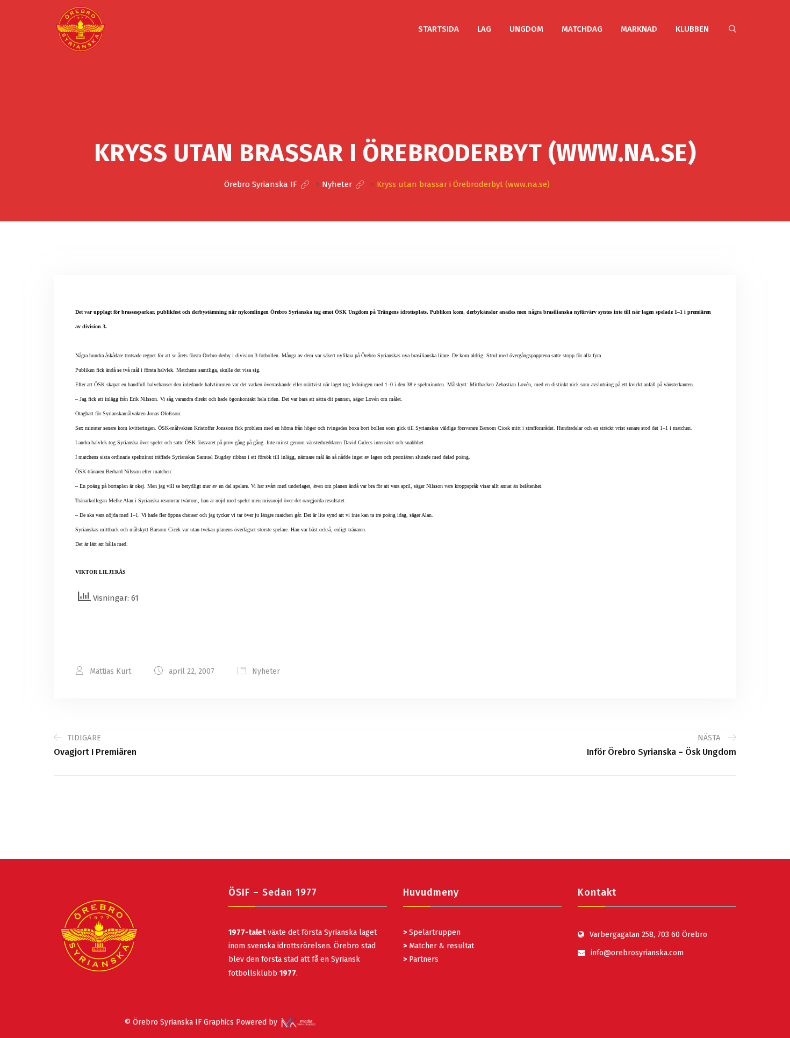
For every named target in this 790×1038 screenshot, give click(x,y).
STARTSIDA (438, 29)
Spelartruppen (434, 932)
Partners (421, 959)
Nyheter (266, 671)
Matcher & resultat (438, 945)
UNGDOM (526, 29)
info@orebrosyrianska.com (637, 952)
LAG (484, 29)
